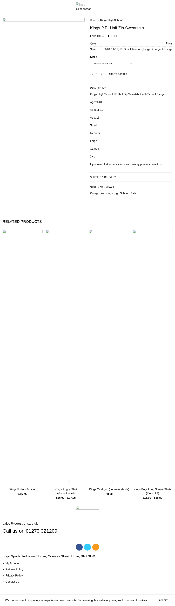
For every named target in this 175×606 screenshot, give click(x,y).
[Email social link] (101, 199)
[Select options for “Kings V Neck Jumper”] (22, 481)
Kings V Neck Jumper (22, 489)
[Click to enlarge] (8, 94)
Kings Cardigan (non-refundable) (109, 489)
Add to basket (118, 74)
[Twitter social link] (97, 199)
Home (94, 20)
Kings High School (111, 20)
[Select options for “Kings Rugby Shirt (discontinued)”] (66, 481)
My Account (12, 563)
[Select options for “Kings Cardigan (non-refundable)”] (109, 481)
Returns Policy (14, 569)
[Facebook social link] (93, 199)
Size (93, 56)
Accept (163, 600)
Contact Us (12, 581)
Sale (133, 193)
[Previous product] (164, 20)
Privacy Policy (14, 575)
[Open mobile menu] (4, 6)
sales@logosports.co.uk (20, 523)
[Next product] (170, 20)
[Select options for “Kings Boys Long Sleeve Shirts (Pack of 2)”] (153, 481)
